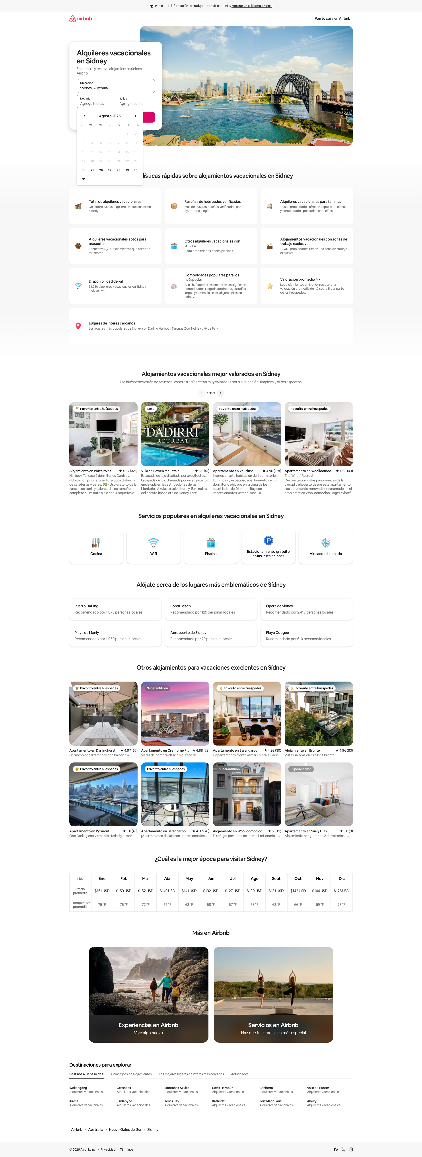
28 (118, 170)
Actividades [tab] (240, 1074)
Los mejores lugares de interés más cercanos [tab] (191, 1074)
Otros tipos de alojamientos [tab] (131, 1074)
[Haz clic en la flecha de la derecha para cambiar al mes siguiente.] (135, 116)
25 (92, 170)
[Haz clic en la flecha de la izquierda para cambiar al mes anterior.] (84, 116)
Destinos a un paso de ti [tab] (86, 1074)
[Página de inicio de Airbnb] (80, 18)
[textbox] (96, 103)
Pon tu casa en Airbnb (332, 18)
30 (136, 170)
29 (127, 170)
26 (101, 170)
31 (83, 179)
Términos (126, 1149)
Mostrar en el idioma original (251, 6)
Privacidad (108, 1149)
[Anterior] (201, 393)
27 (109, 170)
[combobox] (116, 88)
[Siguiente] (220, 393)
